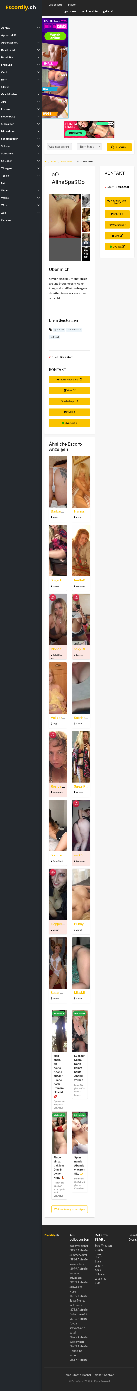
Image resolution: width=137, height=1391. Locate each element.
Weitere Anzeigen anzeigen (69, 1209)
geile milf (108, 11)
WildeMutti (77, 1341)
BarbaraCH (59, 511)
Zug (55, 723)
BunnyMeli (82, 924)
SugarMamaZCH (63, 993)
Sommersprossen (64, 855)
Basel (55, 517)
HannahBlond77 (86, 511)
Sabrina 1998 (84, 718)
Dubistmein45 (78, 1314)
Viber (69, 390)
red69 (79, 855)
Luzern (56, 586)
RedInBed (81, 580)
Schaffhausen (98, 1245)
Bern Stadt (67, 357)
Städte (72, 4)
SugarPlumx (83, 786)
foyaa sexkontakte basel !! (77, 1328)
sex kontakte (90, 11)
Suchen (121, 147)
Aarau (79, 723)
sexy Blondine (84, 649)
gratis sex (70, 11)
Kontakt (109, 1375)
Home (67, 1375)
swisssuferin (77, 1264)
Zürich (56, 930)
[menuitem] (55, 5)
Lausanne (80, 586)
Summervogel (78, 1255)
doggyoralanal (79, 1245)
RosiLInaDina (61, 786)
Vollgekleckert (62, 718)
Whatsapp (69, 401)
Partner (98, 1375)
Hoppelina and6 (62, 924)
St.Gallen (98, 1274)
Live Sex (69, 422)
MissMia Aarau (85, 993)
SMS (69, 412)
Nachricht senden (69, 379)
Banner (86, 1375)
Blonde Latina (61, 649)
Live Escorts (55, 4)
